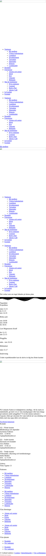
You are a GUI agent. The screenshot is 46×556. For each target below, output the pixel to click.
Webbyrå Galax (5, 555)
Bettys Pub (13, 88)
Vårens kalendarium (16, 53)
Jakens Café (13, 90)
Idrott (11, 74)
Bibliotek (12, 80)
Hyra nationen (14, 84)
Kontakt (7, 94)
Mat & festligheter (10, 82)
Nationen (7, 49)
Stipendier (12, 62)
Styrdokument (14, 57)
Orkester (12, 78)
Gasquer (12, 86)
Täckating (12, 59)
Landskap (12, 55)
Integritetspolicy (26, 553)
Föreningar (8, 70)
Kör (10, 76)
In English (8, 92)
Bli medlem (13, 51)
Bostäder (7, 68)
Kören (6, 517)
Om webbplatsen (40, 553)
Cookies (17, 553)
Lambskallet (13, 66)
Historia (12, 64)
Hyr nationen (9, 543)
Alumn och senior (15, 72)
